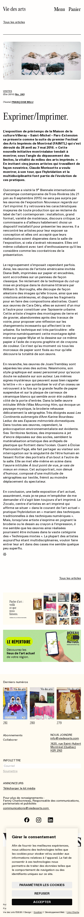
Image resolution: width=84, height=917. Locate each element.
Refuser (42, 893)
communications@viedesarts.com (26, 808)
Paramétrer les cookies (42, 885)
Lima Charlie (73, 912)
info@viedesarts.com (64, 738)
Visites (7, 91)
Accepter (42, 902)
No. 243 (19, 94)
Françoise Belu (22, 102)
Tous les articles (14, 22)
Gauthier (38, 912)
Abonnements (12, 735)
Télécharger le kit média (19, 788)
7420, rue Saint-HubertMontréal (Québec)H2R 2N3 (65, 747)
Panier (75, 9)
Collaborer (10, 739)
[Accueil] (14, 9)
